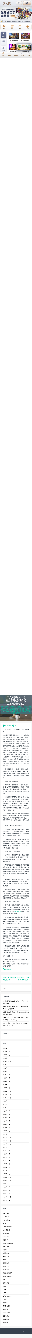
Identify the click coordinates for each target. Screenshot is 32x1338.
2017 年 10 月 (7, 1197)
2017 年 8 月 (6, 1200)
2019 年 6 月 (6, 1190)
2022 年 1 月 (6, 1134)
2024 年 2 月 (6, 1084)
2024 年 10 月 (7, 1061)
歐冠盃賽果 (6, 1269)
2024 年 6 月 (6, 1071)
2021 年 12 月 (7, 1137)
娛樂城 (4, 1250)
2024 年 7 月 (6, 1068)
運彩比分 (5, 1309)
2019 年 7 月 (6, 1187)
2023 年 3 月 (6, 1117)
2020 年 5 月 (6, 1160)
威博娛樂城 (6, 1246)
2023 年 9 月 (6, 1101)
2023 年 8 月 (6, 1104)
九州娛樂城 (6, 1233)
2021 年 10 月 (7, 1144)
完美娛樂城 (6, 1256)
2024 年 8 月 (6, 1065)
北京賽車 (5, 1240)
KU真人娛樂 (6, 1213)
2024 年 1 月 (6, 1088)
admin (16, 725)
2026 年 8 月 (6, 1048)
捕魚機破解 (6, 1263)
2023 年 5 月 (6, 1111)
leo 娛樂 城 (6, 1217)
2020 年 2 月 (6, 1170)
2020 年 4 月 (6, 1164)
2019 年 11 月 (7, 1180)
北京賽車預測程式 (8, 1243)
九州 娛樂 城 (6, 1230)
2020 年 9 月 (6, 1147)
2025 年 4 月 (6, 1058)
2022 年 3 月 (6, 1127)
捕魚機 (4, 1260)
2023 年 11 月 (7, 1094)
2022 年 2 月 (6, 1131)
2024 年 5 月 (6, 1075)
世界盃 (4, 1223)
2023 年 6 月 (6, 1108)
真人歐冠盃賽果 (7, 1296)
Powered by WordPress (7, 1331)
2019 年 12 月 (7, 1177)
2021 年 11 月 (7, 1141)
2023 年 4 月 (6, 1114)
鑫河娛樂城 (8, 969)
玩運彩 (4, 1286)
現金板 (4, 1289)
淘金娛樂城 (17, 911)
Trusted (20, 1331)
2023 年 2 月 (6, 1121)
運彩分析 (5, 1303)
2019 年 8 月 (6, 1184)
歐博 (4, 1279)
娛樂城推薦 (6, 1253)
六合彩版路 (6, 1236)
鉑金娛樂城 (6, 1316)
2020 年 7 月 (6, 1154)
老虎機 (4, 1299)
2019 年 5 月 (6, 1194)
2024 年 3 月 (6, 1081)
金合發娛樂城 (6, 1312)
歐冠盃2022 (6, 1266)
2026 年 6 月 (6, 1055)
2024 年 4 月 (6, 1078)
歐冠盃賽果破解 (7, 1273)
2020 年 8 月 (6, 1151)
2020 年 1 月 (6, 1174)
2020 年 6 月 (6, 1157)
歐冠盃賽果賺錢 (7, 1276)
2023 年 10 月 (7, 1098)
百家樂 (4, 1293)
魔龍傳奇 (5, 1322)
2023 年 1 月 (6, 1124)
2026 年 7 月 (6, 1051)
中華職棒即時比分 (8, 1227)
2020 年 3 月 (6, 1167)
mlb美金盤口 (6, 1220)
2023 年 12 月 (7, 1091)
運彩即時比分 (6, 1306)
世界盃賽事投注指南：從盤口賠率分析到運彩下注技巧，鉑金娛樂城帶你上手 (16, 700)
